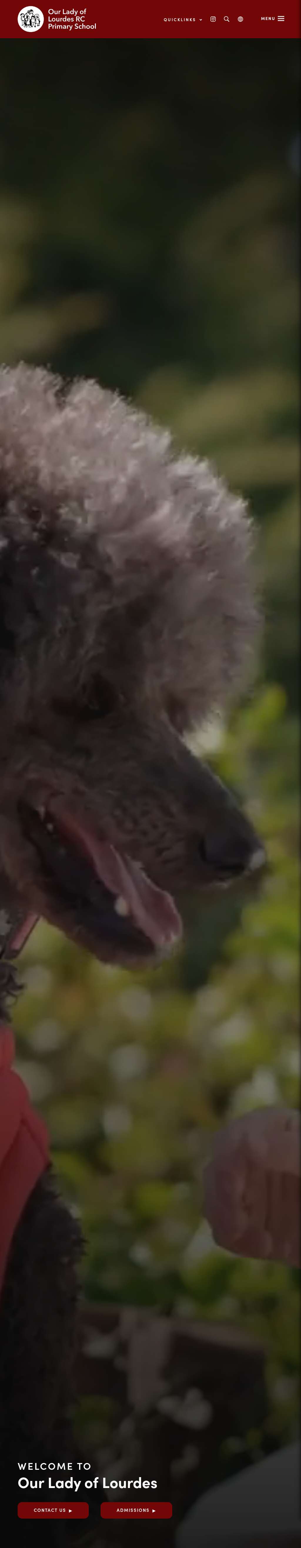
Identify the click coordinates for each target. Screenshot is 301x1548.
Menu (268, 18)
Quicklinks (181, 19)
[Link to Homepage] (62, 19)
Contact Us (50, 1510)
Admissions (133, 1510)
